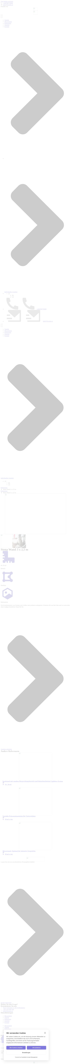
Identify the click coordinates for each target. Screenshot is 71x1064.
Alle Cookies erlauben (16, 1047)
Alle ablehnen (36, 1047)
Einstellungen (26, 1052)
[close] (45, 1032)
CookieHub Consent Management (29, 1057)
